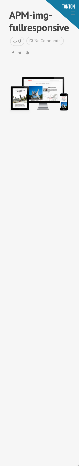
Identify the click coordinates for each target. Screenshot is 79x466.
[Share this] (13, 52)
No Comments (47, 40)
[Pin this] (27, 52)
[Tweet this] (20, 52)
